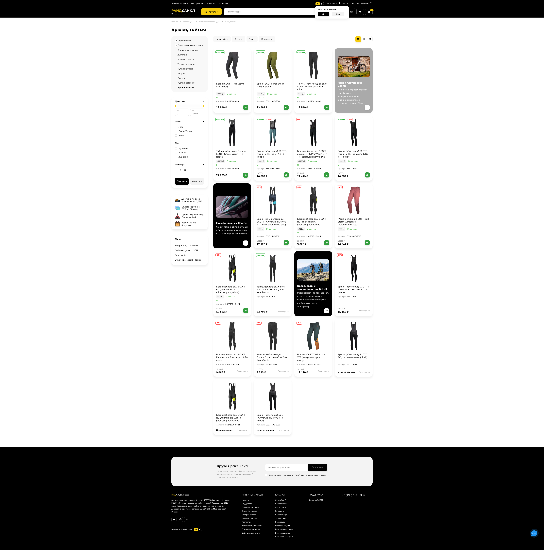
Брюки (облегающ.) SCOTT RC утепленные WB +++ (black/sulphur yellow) (230, 417)
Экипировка (280, 518)
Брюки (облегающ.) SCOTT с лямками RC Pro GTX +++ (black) (272, 154)
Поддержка (223, 3)
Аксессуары (280, 507)
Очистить (197, 181)
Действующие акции (251, 533)
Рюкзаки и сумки (282, 525)
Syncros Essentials (184, 259)
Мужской (183, 148)
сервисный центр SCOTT (198, 500)
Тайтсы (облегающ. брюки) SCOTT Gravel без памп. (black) (312, 86)
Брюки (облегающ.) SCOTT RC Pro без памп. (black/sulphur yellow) (311, 221)
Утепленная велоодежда (208, 22)
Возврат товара (249, 514)
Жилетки (182, 54)
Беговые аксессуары (284, 536)
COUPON (193, 245)
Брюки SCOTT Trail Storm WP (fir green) (270, 85)
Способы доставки (250, 507)
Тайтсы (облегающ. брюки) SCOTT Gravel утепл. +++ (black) (231, 154)
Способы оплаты (249, 511)
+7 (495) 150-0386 (360, 3)
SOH (195, 250)
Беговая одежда (282, 533)
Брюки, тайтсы (186, 87)
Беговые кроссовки (284, 529)
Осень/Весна (185, 131)
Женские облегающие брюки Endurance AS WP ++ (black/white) (272, 357)
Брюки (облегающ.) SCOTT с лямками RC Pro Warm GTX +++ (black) (353, 154)
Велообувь (280, 522)
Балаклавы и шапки (188, 50)
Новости (210, 3)
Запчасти (279, 511)
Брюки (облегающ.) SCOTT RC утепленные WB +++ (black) (271, 417)
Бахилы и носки (186, 59)
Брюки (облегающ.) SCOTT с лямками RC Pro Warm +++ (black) (353, 289)
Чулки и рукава (185, 68)
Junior (188, 250)
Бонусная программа (251, 529)
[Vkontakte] (174, 519)
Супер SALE (280, 500)
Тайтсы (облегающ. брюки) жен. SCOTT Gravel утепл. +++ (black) (271, 289)
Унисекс (182, 152)
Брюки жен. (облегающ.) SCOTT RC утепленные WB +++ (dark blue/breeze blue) (271, 221)
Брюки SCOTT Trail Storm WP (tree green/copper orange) (311, 357)
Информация (197, 3)
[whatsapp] (186, 519)
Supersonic (180, 255)
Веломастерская (180, 3)
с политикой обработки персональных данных (304, 475)
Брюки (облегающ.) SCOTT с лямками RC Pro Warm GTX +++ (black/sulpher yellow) (312, 154)
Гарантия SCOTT (316, 500)
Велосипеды (281, 503)
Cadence (179, 250)
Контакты (246, 522)
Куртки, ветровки (186, 82)
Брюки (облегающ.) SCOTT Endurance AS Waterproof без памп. (232, 357)
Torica (198, 259)
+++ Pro (182, 170)
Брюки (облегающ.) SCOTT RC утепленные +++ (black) (352, 356)
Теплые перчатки (186, 64)
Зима (181, 135)
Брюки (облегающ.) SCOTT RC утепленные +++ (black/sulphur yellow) (230, 289)
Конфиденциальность (252, 525)
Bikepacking (181, 245)
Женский (183, 157)
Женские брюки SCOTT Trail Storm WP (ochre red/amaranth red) (353, 221)
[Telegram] (180, 519)
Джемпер (182, 78)
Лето (180, 127)
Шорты (181, 73)
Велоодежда (187, 22)
